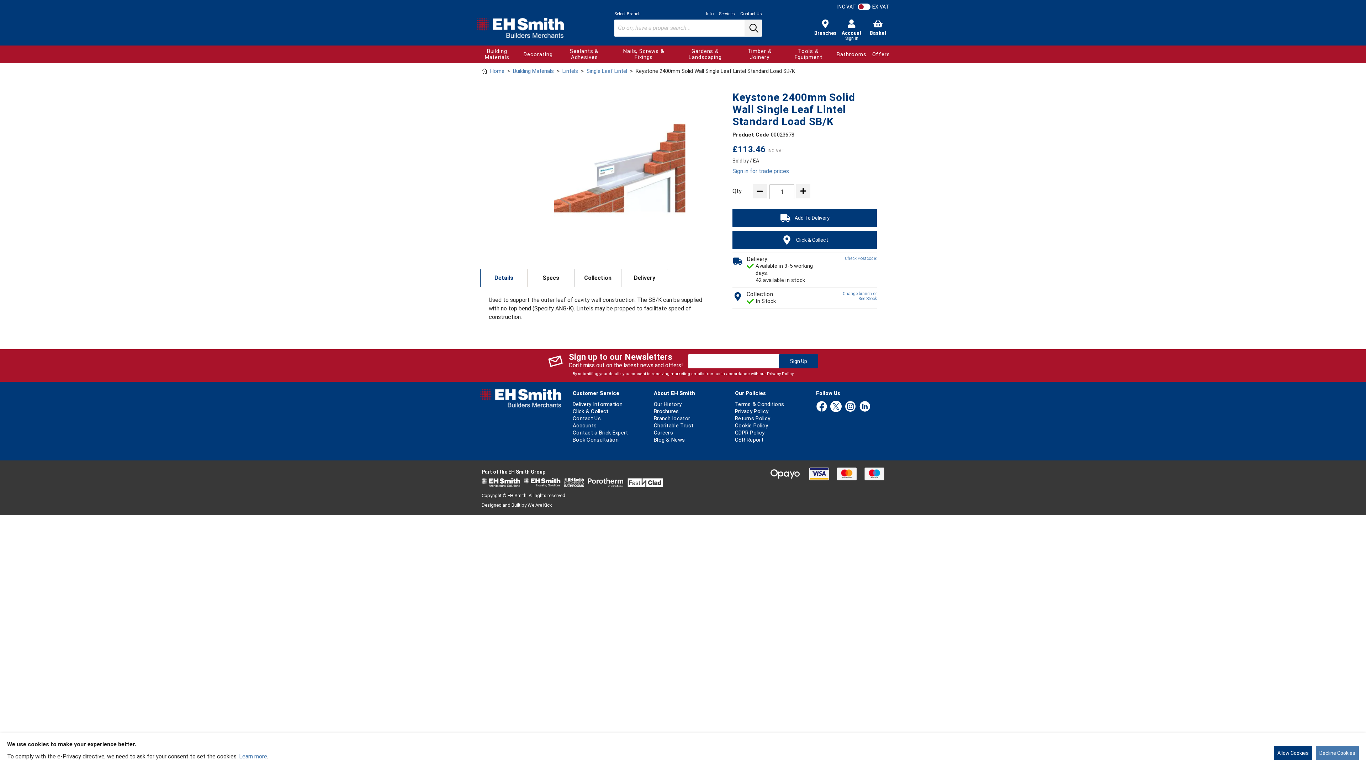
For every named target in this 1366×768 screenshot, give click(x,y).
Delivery (644, 277)
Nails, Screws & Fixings (644, 54)
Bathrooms (851, 54)
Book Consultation (596, 440)
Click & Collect (591, 411)
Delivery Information (598, 404)
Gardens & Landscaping (705, 54)
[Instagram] (850, 407)
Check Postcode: (861, 258)
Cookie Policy (751, 425)
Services (727, 13)
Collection (597, 277)
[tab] (503, 278)
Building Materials (497, 54)
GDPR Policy (749, 433)
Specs (550, 277)
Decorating (538, 54)
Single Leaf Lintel (607, 71)
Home (497, 71)
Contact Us (751, 13)
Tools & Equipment (808, 54)
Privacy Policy (780, 374)
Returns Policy (752, 418)
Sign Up (798, 361)
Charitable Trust (674, 425)
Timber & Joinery (759, 54)
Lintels (570, 71)
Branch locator (672, 418)
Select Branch (627, 13)
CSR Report (749, 440)
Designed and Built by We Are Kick (517, 505)
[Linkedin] (864, 407)
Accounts (585, 425)
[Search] (753, 28)
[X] (836, 407)
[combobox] (688, 28)
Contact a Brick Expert (600, 433)
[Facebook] (821, 407)
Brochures (666, 411)
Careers (663, 433)
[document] (683, 750)
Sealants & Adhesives (584, 54)
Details (503, 277)
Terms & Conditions (759, 404)
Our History (668, 404)
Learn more (253, 756)
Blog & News (669, 440)
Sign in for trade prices (760, 171)
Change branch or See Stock (860, 296)
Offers (881, 54)
